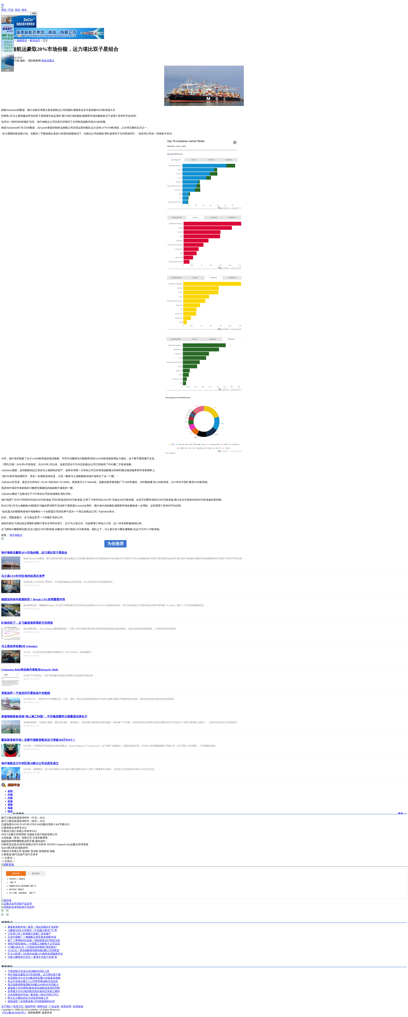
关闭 (7, 70)
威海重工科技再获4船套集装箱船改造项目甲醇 (34, 988)
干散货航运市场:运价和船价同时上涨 (28, 971)
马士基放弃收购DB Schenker (19, 646)
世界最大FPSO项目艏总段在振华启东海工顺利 (34, 991)
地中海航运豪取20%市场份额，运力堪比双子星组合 (34, 552)
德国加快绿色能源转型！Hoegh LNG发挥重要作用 (33, 599)
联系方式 (18, 1006)
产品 (10, 9)
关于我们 (6, 1006)
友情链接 (78, 1006)
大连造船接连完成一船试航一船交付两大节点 (33, 994)
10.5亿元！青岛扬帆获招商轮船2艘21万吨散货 (33, 950)
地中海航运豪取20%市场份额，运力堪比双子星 (34, 974)
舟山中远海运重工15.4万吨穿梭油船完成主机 (33, 981)
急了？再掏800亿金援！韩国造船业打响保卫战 (34, 940)
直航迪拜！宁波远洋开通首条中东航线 (25, 693)
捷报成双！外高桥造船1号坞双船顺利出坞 (31, 1001)
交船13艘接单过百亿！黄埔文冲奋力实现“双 (32, 957)
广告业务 (54, 1006)
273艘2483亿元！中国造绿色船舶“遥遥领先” (32, 947)
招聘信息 (42, 1006)
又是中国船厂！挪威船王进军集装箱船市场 (32, 937)
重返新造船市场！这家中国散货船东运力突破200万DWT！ (38, 739)
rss (2, 4)
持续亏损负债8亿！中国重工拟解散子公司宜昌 (34, 943)
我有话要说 (47, 60)
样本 (24, 9)
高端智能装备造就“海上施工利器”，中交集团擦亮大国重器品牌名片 (44, 716)
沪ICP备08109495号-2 (14, 1012)
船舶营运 (22, 40)
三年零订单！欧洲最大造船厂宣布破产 (29, 933)
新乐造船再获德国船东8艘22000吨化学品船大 (33, 984)
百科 (17, 9)
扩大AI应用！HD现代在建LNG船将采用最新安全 (35, 953)
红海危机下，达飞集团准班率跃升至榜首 (27, 622)
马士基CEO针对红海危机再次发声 (23, 576)
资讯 (3, 9)
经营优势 (66, 1006)
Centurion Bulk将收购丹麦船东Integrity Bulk (29, 669)
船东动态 (35, 40)
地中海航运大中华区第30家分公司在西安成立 (30, 763)
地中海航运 (16, 535)
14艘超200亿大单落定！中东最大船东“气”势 (32, 930)
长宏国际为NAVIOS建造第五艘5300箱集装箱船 (34, 978)
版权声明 (30, 1006)
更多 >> (402, 813)
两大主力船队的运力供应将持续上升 (28, 998)
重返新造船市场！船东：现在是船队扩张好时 (33, 927)
